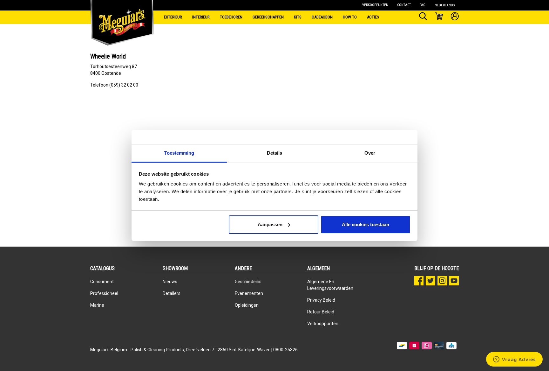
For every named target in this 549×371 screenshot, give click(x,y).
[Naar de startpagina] (122, 16)
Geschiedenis (248, 281)
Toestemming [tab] (179, 153)
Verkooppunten (322, 323)
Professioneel (104, 293)
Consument (102, 281)
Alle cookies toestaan (365, 224)
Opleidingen (247, 305)
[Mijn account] (455, 17)
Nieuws (170, 281)
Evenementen (249, 293)
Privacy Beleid (321, 300)
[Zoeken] (423, 17)
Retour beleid (320, 311)
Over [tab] (369, 153)
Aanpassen (270, 224)
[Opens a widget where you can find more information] (514, 360)
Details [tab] (274, 153)
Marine (97, 305)
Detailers (171, 293)
